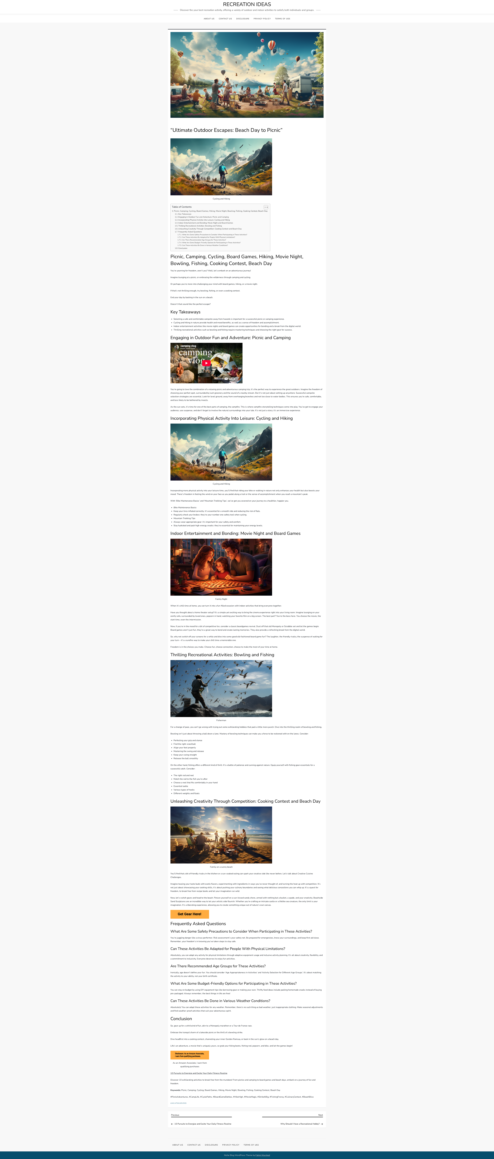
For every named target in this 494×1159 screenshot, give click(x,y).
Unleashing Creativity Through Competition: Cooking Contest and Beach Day (210, 228)
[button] (265, 207)
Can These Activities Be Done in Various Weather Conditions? (205, 245)
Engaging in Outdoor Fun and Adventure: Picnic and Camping (203, 217)
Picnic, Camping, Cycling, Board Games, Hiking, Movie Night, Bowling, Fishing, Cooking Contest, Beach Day (221, 211)
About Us (209, 18)
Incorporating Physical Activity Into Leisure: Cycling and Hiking (204, 220)
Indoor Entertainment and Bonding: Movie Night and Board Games (205, 223)
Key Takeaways (184, 214)
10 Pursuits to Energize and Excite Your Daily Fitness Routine (198, 1073)
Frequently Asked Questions (190, 231)
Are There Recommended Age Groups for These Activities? (204, 240)
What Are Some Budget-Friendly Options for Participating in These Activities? (211, 242)
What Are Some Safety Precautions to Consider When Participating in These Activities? (214, 235)
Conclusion (182, 248)
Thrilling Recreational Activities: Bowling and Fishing (200, 226)
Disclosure (242, 18)
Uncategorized (178, 1103)
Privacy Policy (262, 18)
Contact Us (225, 18)
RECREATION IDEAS (247, 4)
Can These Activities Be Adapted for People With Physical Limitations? (208, 237)
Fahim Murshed (262, 1155)
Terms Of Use (282, 18)
